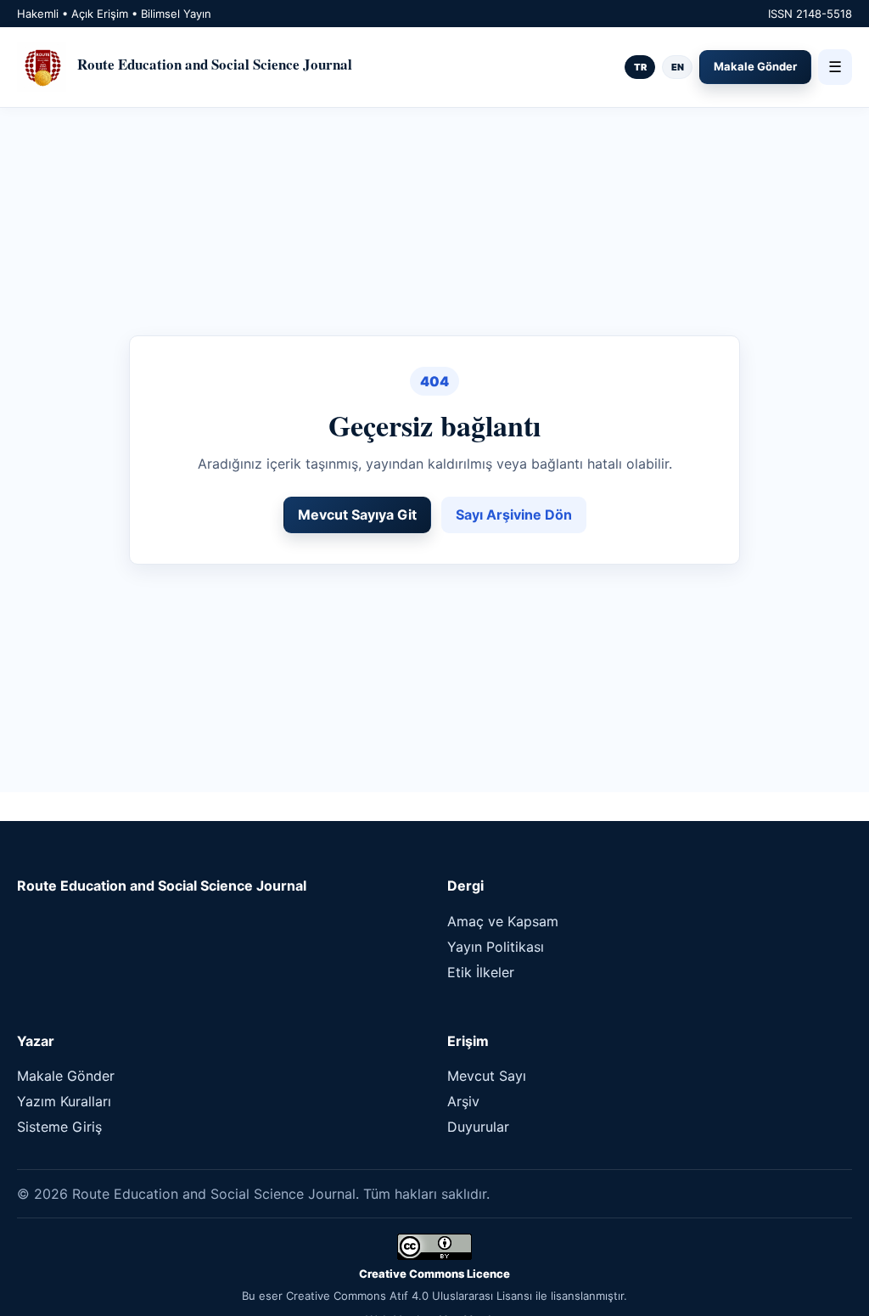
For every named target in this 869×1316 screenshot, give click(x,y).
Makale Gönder (755, 66)
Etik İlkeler (480, 972)
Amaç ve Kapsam (502, 921)
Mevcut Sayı (486, 1075)
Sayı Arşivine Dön (514, 514)
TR (640, 67)
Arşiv (463, 1101)
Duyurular (478, 1126)
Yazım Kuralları (64, 1101)
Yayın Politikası (495, 946)
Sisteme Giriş (59, 1126)
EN (677, 67)
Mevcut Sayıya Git (357, 514)
